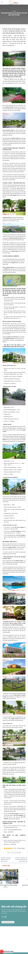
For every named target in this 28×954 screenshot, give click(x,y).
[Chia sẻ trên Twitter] (13, 853)
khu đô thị (19, 429)
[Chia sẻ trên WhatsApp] (8, 853)
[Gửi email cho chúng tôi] (5, 917)
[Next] (26, 879)
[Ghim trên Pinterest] (17, 853)
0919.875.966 (8, 952)
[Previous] (1, 879)
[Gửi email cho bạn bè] (15, 853)
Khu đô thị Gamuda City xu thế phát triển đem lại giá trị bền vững (21, 859)
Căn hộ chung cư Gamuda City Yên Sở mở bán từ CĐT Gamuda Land (14, 886)
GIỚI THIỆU (14, 11)
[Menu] (2, 2)
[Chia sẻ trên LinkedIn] (20, 853)
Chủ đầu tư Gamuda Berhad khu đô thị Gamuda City (6, 859)
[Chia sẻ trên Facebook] (10, 853)
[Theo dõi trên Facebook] (2, 917)
